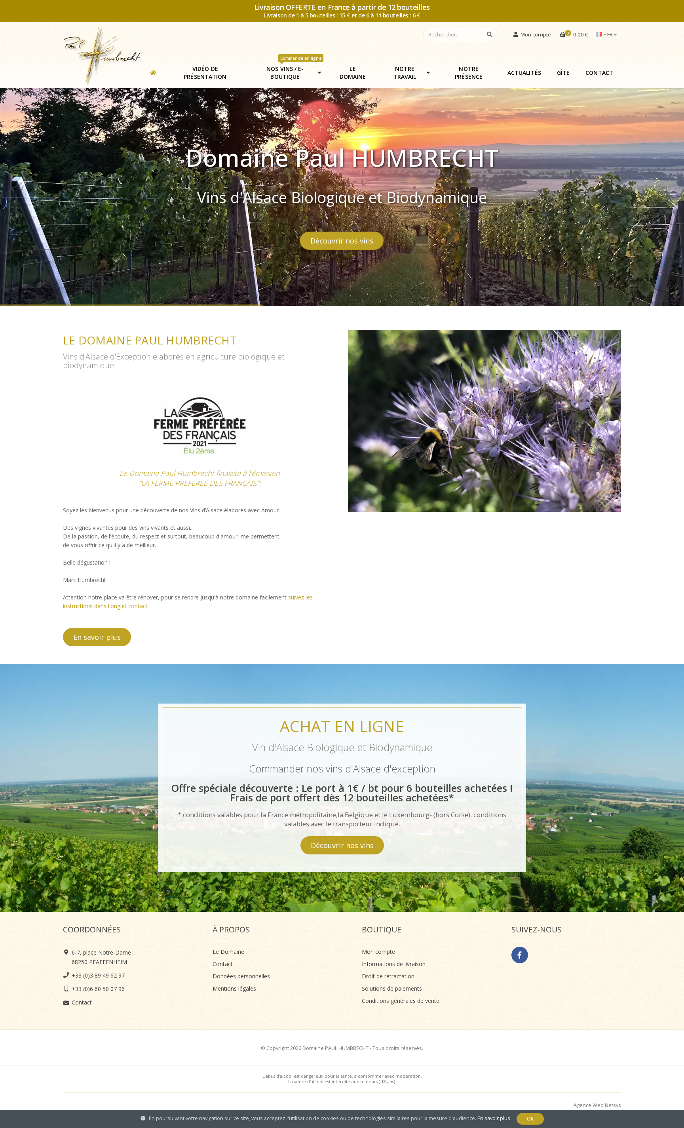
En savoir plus (97, 637)
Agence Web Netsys (597, 1105)
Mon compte (378, 951)
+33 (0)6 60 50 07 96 (98, 989)
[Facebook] (519, 955)
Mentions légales (234, 988)
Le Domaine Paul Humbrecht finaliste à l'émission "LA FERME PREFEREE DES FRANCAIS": (200, 478)
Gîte (563, 72)
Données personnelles (241, 976)
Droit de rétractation (388, 976)
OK (530, 1118)
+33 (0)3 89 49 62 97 (98, 975)
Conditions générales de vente (400, 1000)
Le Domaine (353, 72)
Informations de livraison (394, 964)
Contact (599, 72)
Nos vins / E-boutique (293, 69)
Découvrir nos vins (342, 845)
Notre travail (404, 72)
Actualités (524, 72)
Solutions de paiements (392, 988)
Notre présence (469, 72)
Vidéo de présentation (205, 72)
